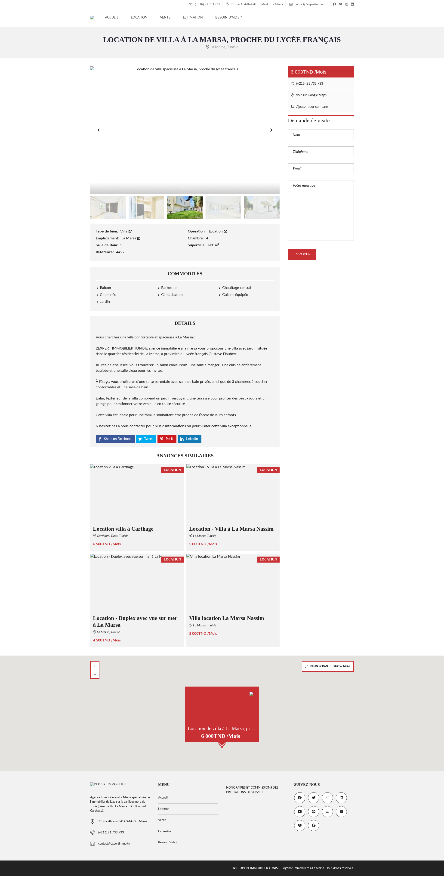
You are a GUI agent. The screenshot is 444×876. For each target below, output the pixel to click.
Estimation (165, 831)
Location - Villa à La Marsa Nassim (231, 529)
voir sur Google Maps (311, 95)
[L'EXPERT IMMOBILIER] (92, 17)
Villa (124, 231)
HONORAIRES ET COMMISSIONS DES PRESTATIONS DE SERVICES (252, 790)
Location (216, 231)
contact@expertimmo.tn (310, 4)
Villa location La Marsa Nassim (226, 618)
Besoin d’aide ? (167, 842)
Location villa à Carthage (123, 529)
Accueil (163, 797)
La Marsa (129, 238)
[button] (271, 130)
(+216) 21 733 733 (207, 4)
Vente (162, 820)
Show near (342, 666)
